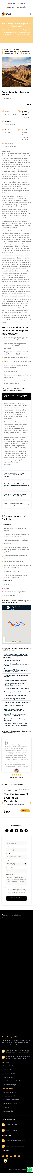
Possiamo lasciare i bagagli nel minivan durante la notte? (14, 684)
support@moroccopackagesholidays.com (15, 1146)
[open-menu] (30, 14)
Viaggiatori (9, 867)
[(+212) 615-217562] (3, 1124)
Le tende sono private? (12, 660)
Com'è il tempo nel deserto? (13, 705)
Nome (8, 840)
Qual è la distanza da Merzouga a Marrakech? (15, 719)
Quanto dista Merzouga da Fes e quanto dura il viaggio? (15, 714)
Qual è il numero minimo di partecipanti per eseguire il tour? (15, 709)
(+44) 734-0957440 (12, 1130)
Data (7, 860)
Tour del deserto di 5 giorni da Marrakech (16, 798)
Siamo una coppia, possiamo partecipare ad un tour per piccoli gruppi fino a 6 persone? (15, 670)
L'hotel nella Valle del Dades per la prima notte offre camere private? (15, 724)
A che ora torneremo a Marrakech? (16, 680)
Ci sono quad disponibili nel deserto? (17, 692)
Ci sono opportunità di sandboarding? (17, 688)
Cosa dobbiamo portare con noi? (15, 695)
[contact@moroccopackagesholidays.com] (3, 1140)
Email (8, 847)
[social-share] (6, 830)
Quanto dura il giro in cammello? (15, 699)
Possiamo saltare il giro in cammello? (17, 702)
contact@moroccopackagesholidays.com (15, 1140)
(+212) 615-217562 (12, 1125)
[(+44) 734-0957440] (3, 1130)
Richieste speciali (10, 874)
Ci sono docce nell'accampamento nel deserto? (17, 664)
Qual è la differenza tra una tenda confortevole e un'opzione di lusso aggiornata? (15, 655)
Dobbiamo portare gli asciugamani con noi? (16, 675)
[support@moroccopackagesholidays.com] (3, 1146)
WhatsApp (9, 853)
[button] (3, 73)
